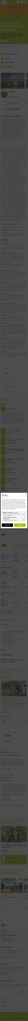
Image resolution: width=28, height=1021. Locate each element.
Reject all (7, 525)
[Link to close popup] (25, 494)
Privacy (7, 496)
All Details (5, 521)
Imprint (3, 496)
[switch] (23, 514)
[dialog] (14, 510)
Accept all (20, 525)
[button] (22, 514)
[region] (14, 516)
